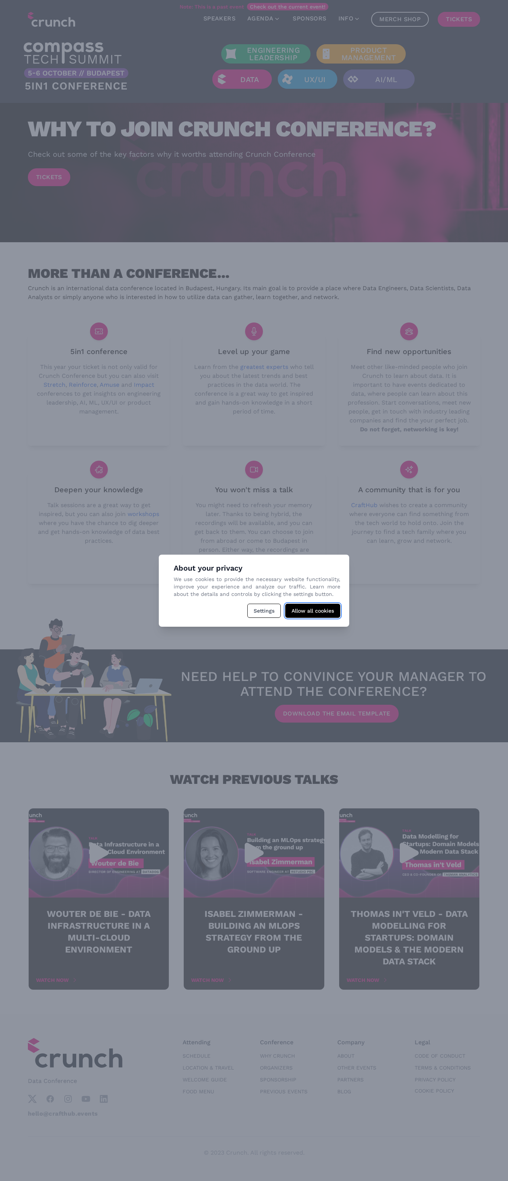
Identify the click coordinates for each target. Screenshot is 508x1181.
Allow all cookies (313, 611)
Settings (264, 611)
